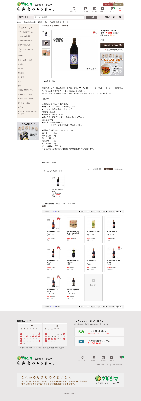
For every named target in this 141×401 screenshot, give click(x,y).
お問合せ (102, 11)
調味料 (40, 22)
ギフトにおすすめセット (26, 32)
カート (112, 9)
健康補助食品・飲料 (24, 94)
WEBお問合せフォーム (99, 341)
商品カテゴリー (74, 11)
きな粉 (20, 64)
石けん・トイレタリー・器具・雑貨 (27, 113)
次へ (104, 211)
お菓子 (20, 86)
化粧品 (20, 107)
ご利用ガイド (85, 11)
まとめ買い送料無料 (24, 41)
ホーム (19, 22)
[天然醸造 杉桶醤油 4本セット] (46, 34)
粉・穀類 (20, 77)
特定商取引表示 (117, 364)
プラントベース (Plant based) (25, 50)
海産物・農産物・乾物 (25, 90)
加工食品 (20, 73)
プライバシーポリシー (101, 364)
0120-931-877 (98, 332)
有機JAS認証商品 (23, 45)
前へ (82, 211)
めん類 (20, 68)
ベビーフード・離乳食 (25, 99)
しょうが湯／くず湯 (24, 60)
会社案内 (94, 11)
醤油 (46, 22)
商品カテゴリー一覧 (113, 17)
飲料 (19, 81)
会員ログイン (118, 4)
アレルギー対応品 (23, 103)
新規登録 (107, 4)
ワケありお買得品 (23, 36)
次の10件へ (93, 285)
